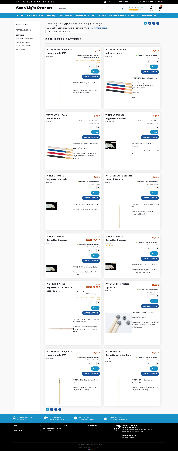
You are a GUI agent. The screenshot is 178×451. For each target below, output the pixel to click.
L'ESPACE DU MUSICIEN (66, 28)
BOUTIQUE (20, 35)
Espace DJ (51, 15)
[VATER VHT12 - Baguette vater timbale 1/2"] (59, 404)
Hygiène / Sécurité (150, 15)
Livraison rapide (55, 417)
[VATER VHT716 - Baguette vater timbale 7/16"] (118, 404)
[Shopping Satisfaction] (136, 7)
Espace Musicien (65, 15)
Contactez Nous (22, 25)
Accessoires (133, 15)
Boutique (31, 15)
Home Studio (81, 15)
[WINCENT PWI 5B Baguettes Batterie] (51, 209)
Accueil (20, 15)
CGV (15, 426)
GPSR (65, 426)
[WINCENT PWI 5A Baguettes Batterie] (51, 272)
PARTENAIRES (93, 426)
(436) (141, 10)
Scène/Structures (116, 15)
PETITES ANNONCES (23, 30)
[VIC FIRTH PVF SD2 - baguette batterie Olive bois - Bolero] (59, 343)
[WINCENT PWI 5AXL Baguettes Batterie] (110, 148)
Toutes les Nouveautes (25, 39)
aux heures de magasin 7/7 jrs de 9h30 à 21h (135, 2)
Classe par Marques (23, 42)
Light (93, 15)
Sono (41, 15)
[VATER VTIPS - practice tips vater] (118, 336)
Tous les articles (50, 28)
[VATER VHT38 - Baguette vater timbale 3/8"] (59, 107)
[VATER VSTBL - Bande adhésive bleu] (59, 167)
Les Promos (20, 49)
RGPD (41, 426)
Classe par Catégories (24, 45)
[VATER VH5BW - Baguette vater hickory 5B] (118, 228)
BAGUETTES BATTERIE (99, 28)
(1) (115, 245)
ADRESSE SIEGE (19, 431)
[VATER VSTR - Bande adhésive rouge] (118, 102)
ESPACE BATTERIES (83, 28)
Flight (102, 15)
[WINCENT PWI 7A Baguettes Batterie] (110, 270)
